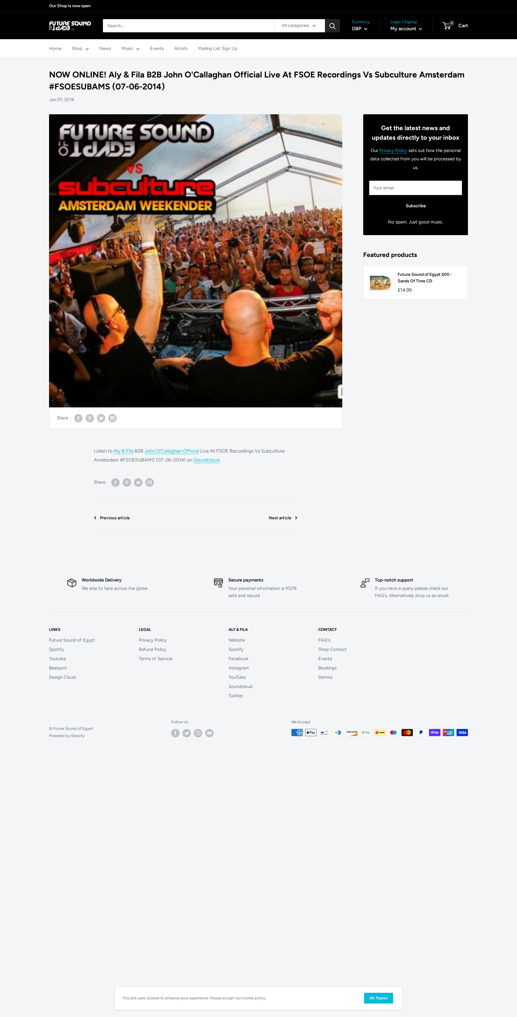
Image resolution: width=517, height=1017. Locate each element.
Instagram (239, 668)
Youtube (57, 658)
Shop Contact (332, 649)
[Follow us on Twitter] (187, 733)
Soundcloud (206, 460)
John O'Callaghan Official (172, 451)
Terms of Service (155, 658)
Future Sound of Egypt (72, 640)
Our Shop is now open (70, 5)
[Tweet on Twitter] (101, 417)
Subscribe (416, 205)
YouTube (237, 677)
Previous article (115, 517)
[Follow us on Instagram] (198, 733)
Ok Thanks (378, 998)
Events (325, 658)
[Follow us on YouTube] (209, 733)
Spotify (236, 649)
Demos (325, 677)
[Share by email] (112, 417)
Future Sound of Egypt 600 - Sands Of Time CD (425, 278)
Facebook (238, 658)
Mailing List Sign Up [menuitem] (218, 48)
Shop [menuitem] (77, 48)
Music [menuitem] (127, 48)
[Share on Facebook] (78, 417)
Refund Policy (152, 649)
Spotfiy (56, 649)
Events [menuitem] (157, 48)
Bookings (327, 668)
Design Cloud (62, 677)
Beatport (58, 668)
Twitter (236, 695)
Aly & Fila (123, 451)
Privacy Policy (393, 150)
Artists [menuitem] (181, 48)
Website (237, 640)
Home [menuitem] (55, 48)
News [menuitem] (105, 48)
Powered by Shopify (67, 735)
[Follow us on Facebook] (175, 733)
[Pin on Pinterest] (90, 417)
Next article (280, 517)
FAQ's (324, 640)
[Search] (332, 25)
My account (403, 28)
